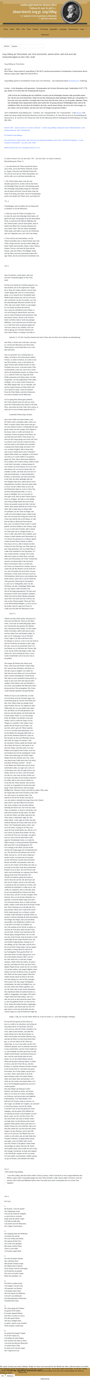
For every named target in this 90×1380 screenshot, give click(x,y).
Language (63, 29)
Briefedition (20, 88)
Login (82, 29)
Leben (12, 29)
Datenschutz (45, 1379)
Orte (23, 29)
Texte (29, 29)
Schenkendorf (73, 29)
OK (2, 1376)
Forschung (44, 29)
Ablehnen (10, 1376)
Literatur (35, 29)
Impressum (45, 34)
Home (6, 29)
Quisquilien (54, 29)
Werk (18, 29)
